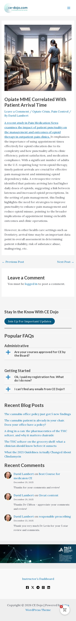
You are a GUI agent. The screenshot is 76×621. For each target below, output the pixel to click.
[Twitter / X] (32, 587)
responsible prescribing (55, 516)
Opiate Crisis (41, 111)
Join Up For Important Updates (29, 321)
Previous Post (13, 261)
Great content (48, 495)
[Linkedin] (48, 587)
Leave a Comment (16, 111)
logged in (31, 284)
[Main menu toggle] (68, 8)
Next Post (65, 261)
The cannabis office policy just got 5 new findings (37, 414)
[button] (38, 353)
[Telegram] (38, 587)
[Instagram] (43, 587)
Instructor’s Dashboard (38, 579)
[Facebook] (27, 587)
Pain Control (59, 111)
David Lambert (24, 474)
